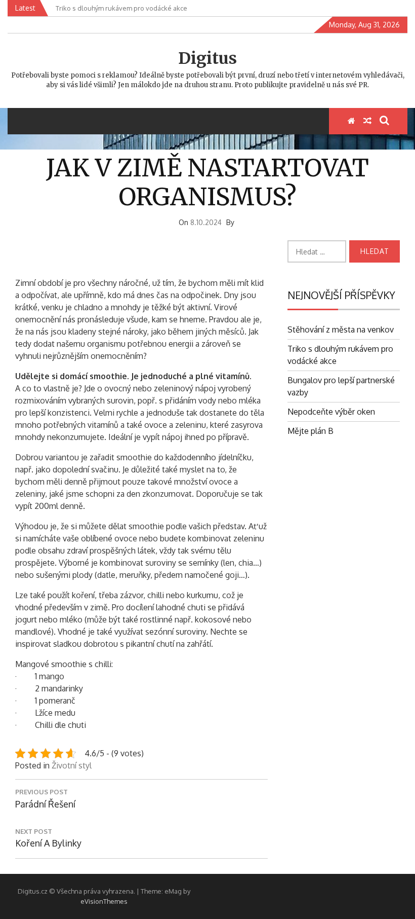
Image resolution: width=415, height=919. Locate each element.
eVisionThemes (104, 901)
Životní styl (72, 765)
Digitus (207, 58)
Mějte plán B (310, 431)
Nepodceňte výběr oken (331, 412)
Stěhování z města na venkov (340, 329)
